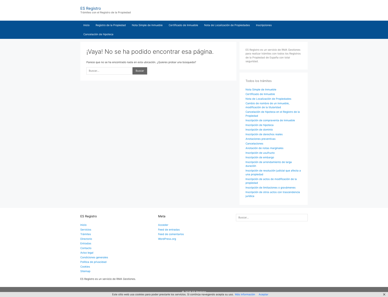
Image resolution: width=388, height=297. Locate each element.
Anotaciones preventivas (261, 138)
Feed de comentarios (171, 234)
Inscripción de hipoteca (260, 125)
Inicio (86, 25)
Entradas (85, 243)
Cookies (85, 266)
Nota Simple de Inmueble (147, 25)
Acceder (163, 224)
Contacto (85, 248)
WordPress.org (167, 238)
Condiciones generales (94, 257)
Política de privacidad (93, 261)
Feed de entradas (169, 229)
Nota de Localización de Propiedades (227, 25)
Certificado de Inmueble (183, 25)
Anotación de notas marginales (264, 148)
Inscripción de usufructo (260, 152)
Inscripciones (264, 25)
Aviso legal (86, 252)
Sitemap (85, 271)
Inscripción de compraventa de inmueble (270, 120)
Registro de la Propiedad (111, 25)
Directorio (86, 238)
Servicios (85, 229)
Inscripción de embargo (260, 157)
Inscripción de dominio (259, 129)
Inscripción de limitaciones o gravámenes (271, 187)
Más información (245, 294)
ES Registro (90, 8)
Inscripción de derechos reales (264, 134)
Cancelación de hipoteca (98, 34)
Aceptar (263, 294)
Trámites (85, 234)
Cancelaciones (254, 143)
